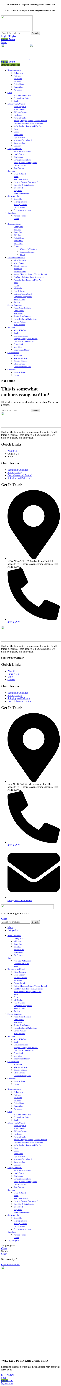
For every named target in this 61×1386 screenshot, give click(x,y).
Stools (16, 101)
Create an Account (10, 1264)
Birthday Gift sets (20, 205)
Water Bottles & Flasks (22, 151)
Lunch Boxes (19, 154)
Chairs (16, 246)
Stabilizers (17, 146)
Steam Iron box (19, 143)
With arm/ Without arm (22, 95)
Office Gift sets (19, 207)
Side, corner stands (21, 179)
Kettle (16, 129)
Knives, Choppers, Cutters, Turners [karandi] (30, 121)
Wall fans (17, 76)
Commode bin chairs (21, 98)
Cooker (16, 132)
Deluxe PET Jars (20, 165)
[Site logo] (17, 30)
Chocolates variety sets (22, 210)
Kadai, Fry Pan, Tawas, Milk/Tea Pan (27, 126)
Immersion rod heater (22, 193)
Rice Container (19, 168)
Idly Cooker (18, 135)
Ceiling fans (18, 73)
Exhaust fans (18, 87)
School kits (18, 199)
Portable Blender (20, 118)
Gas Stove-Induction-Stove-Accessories (28, 277)
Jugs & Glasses (19, 137)
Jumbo (16, 219)
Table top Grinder (20, 112)
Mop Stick (18, 191)
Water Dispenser (20, 107)
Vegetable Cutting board (23, 140)
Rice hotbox (18, 157)
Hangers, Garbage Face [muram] (26, 182)
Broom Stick (18, 188)
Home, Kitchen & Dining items (25, 163)
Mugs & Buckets (20, 174)
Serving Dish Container (22, 160)
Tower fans (18, 79)
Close (4, 918)
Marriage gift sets (20, 202)
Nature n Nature (20, 216)
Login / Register (13, 1240)
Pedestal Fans (19, 84)
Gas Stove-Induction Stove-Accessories (28, 123)
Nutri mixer (18, 115)
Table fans (17, 81)
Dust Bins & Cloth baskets (24, 185)
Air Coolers (18, 90)
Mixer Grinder (19, 109)
